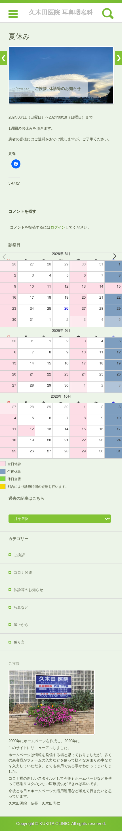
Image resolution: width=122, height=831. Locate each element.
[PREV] (5, 256)
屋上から (21, 625)
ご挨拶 (41, 88)
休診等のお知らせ (65, 88)
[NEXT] (116, 256)
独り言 (19, 642)
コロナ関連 (23, 572)
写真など (21, 607)
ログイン (58, 227)
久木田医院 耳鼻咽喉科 (61, 12)
